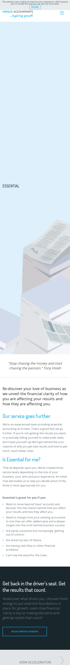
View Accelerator (35, 662)
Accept (35, 6)
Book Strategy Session (24, 631)
